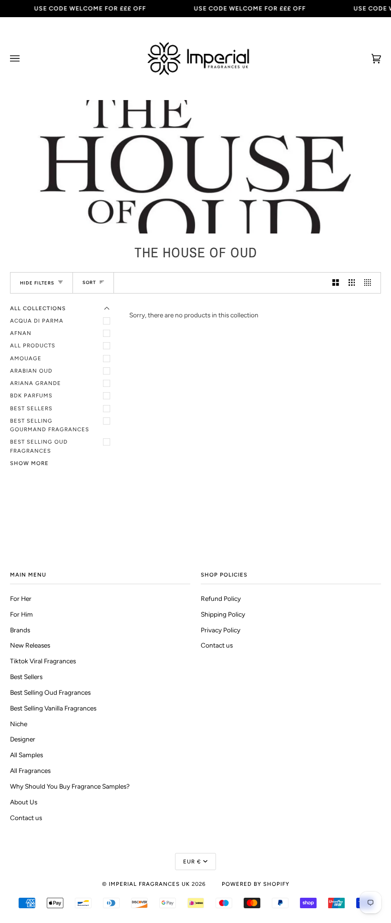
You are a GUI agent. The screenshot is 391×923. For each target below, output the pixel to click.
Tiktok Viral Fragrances (43, 661)
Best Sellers (31, 408)
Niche (18, 724)
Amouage (25, 358)
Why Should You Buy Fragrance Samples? (70, 786)
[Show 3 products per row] (352, 283)
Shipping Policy (223, 614)
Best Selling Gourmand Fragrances (49, 425)
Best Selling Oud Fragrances (39, 446)
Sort (89, 282)
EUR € (192, 861)
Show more (29, 463)
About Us (23, 802)
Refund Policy (221, 598)
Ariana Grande (35, 383)
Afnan (20, 333)
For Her (20, 598)
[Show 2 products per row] (336, 283)
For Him (21, 614)
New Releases (30, 645)
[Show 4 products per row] (370, 283)
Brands (20, 630)
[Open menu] (24, 58)
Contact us (26, 818)
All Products (32, 345)
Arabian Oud (31, 370)
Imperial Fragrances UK (149, 884)
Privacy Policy (220, 630)
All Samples (26, 755)
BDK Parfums (31, 395)
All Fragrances (30, 770)
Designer (22, 739)
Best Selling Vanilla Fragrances (53, 708)
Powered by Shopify (255, 884)
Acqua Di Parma (36, 320)
